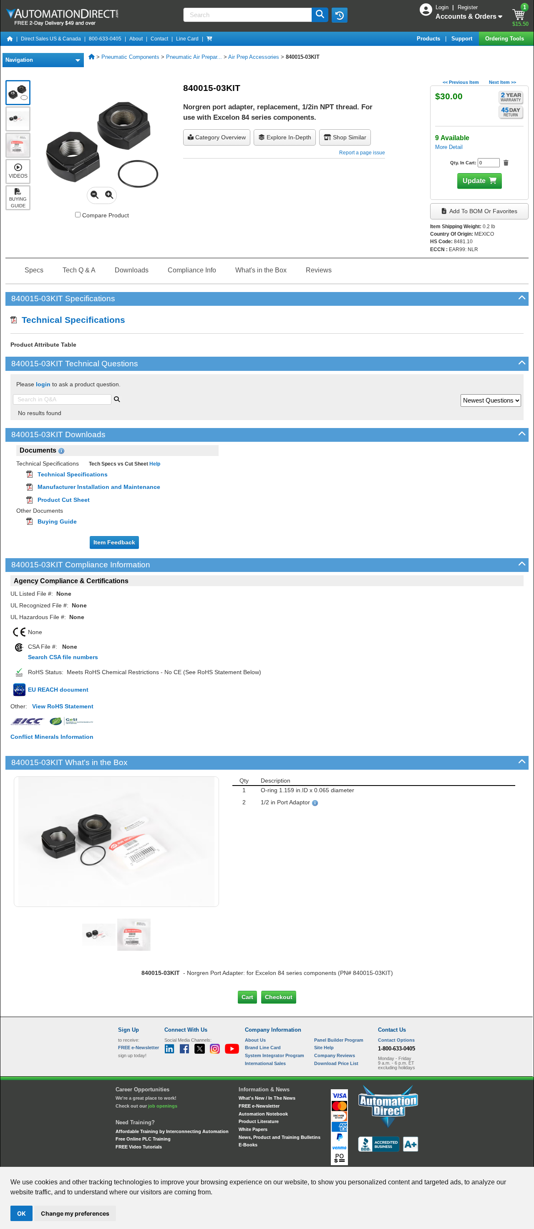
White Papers (253, 1129)
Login (443, 7)
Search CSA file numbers (63, 657)
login (43, 384)
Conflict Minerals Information (51, 736)
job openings (162, 1105)
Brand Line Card (263, 1047)
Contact (159, 39)
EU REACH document (58, 689)
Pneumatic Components (130, 57)
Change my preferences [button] (75, 1213)
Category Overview (220, 137)
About (136, 39)
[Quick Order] (209, 39)
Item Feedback (114, 542)
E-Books (248, 1144)
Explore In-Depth (288, 137)
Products (429, 38)
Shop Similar (348, 137)
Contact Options (396, 1040)
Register (468, 7)
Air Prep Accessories (253, 57)
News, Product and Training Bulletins (279, 1137)
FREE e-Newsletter (259, 1105)
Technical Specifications (71, 320)
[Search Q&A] (116, 398)
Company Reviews (334, 1055)
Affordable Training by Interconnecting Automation (172, 1131)
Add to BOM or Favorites (482, 211)
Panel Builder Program (338, 1040)
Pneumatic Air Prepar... (194, 57)
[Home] (10, 39)
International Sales (265, 1063)
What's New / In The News (267, 1098)
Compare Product (105, 215)
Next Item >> (502, 82)
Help (154, 464)
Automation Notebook (263, 1113)
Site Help (324, 1047)
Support (462, 38)
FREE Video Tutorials (139, 1146)
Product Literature (259, 1121)
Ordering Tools (505, 38)
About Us (255, 1040)
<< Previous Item (461, 82)
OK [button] (21, 1213)
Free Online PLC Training (143, 1138)
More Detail (449, 147)
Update (474, 180)
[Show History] (340, 15)
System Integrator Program (274, 1055)
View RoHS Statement (62, 706)
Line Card (187, 39)
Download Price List (336, 1063)
